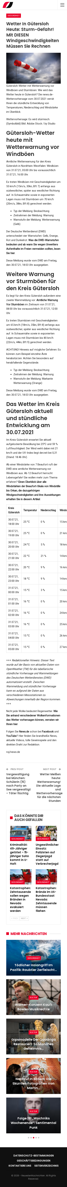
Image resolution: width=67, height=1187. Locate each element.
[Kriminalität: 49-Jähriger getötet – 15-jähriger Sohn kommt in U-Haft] (20, 833)
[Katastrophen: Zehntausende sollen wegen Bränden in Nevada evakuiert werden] (20, 876)
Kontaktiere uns (20, 1165)
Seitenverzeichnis (46, 1165)
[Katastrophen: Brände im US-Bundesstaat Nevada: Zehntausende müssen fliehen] (46, 876)
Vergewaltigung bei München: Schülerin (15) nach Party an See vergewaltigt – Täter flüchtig (18, 783)
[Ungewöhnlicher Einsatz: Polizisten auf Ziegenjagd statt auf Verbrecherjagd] (46, 833)
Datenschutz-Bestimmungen (33, 1155)
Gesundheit (14, 15)
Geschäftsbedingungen (33, 1160)
